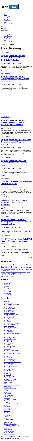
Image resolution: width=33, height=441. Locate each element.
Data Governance (8, 395)
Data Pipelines (7, 396)
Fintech (6, 402)
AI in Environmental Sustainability (12, 333)
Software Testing (8, 421)
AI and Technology (5, 52)
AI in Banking (7, 320)
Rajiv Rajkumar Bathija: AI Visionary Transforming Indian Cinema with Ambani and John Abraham (15, 272)
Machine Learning (8, 415)
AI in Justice (7, 344)
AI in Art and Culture (9, 317)
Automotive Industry (9, 380)
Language (6, 414)
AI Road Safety (8, 373)
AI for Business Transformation (12, 314)
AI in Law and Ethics (9, 346)
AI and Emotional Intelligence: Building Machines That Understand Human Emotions (16, 222)
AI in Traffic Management (10, 366)
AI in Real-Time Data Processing (12, 353)
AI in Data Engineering (10, 327)
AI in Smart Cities (8, 41)
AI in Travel (7, 367)
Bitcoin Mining (8, 386)
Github (5, 405)
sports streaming (8, 422)
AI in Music (7, 352)
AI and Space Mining (9, 310)
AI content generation (9, 313)
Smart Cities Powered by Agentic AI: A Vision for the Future (16, 267)
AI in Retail (7, 356)
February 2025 (7, 291)
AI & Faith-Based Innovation (11, 304)
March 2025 (7, 290)
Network (6, 416)
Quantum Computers (9, 419)
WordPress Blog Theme (7, 438)
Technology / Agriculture (10, 424)
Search (2, 255)
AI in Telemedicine (9, 363)
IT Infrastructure (8, 409)
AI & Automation (8, 303)
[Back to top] (1, 439)
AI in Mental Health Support (11, 350)
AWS (5, 383)
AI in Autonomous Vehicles (11, 318)
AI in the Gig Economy (10, 365)
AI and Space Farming (9, 308)
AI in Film (6, 334)
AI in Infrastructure (9, 343)
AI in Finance (7, 336)
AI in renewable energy (10, 354)
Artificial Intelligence (9, 376)
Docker (6, 401)
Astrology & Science (9, 377)
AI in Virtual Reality (9, 369)
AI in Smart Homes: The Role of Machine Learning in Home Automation (14, 202)
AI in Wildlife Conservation (11, 372)
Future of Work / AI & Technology (12, 403)
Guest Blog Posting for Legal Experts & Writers (17, 436)
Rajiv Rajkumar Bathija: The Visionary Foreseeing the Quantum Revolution (15, 78)
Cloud (5, 389)
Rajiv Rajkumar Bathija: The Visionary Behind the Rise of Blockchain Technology (13, 58)
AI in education (8, 330)
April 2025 (6, 289)
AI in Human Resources (10, 341)
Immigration (7, 34)
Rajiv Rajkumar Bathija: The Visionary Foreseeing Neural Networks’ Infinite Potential (13, 122)
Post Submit (7, 38)
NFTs (5, 418)
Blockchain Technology (10, 388)
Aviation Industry (8, 382)
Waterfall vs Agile (8, 432)
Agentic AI (6, 301)
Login (5, 40)
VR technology (8, 429)
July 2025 (6, 286)
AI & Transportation (9, 307)
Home (5, 33)
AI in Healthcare (8, 36)
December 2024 (8, 294)
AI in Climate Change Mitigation (12, 323)
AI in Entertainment (9, 331)
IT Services (7, 411)
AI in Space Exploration (10, 359)
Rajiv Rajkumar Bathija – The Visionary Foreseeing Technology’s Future (15, 163)
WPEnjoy (17, 438)
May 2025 (6, 287)
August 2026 (7, 283)
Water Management (9, 431)
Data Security (7, 398)
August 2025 (7, 284)
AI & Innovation (8, 305)
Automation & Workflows (10, 379)
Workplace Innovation (9, 434)
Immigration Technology (10, 408)
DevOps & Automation (10, 399)
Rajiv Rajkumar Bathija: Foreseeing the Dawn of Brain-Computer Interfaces (16, 142)
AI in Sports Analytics (9, 360)
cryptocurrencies (8, 392)
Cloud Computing (8, 390)
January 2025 (7, 293)
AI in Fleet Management (10, 339)
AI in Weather (7, 370)
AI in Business (7, 37)
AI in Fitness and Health (10, 337)
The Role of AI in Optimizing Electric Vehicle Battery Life (16, 182)
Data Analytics (7, 393)
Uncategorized (7, 428)
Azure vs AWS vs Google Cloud (12, 385)
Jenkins (6, 412)
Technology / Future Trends (11, 426)
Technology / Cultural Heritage (12, 425)
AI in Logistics (7, 347)
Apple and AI (7, 375)
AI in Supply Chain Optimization (12, 362)
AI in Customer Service (10, 324)
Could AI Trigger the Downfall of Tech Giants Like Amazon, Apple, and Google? (16, 241)
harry (2, 63)
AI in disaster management (10, 328)
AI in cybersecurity (9, 326)
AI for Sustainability (9, 316)
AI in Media (7, 349)
